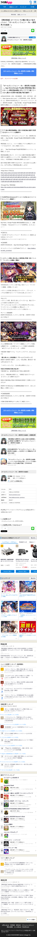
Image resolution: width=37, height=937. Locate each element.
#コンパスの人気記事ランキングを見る (10, 714)
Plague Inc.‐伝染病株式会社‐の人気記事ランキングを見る (14, 753)
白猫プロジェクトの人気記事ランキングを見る (12, 730)
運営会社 (18, 925)
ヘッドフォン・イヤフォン (9, 542)
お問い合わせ (5, 925)
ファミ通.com (17, 927)
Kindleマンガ (23, 542)
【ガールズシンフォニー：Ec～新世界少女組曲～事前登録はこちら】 (18, 72)
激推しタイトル (22, 14)
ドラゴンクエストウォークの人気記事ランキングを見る (14, 724)
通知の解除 (10, 927)
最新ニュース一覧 (27, 11)
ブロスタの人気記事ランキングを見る (10, 737)
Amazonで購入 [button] (8, 571)
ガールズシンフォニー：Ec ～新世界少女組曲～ (13, 521)
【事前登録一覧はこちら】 (18, 58)
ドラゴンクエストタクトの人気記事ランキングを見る (13, 761)
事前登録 (13, 14)
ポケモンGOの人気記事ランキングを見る (11, 770)
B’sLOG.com (25, 927)
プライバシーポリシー (28, 925)
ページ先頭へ (32, 919)
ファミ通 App (6, 2)
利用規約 (12, 925)
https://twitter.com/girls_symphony (17, 497)
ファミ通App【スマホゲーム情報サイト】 (11, 11)
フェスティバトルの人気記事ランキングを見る (12, 745)
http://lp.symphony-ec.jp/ (14, 494)
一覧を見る (33, 538)
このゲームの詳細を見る (16, 481)
